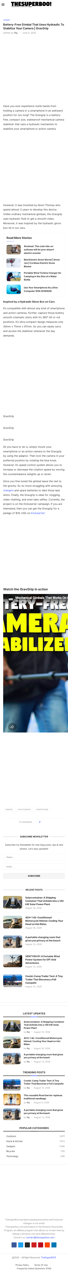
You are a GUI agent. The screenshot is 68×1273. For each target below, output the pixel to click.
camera (8, 809)
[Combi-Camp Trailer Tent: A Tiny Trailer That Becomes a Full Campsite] (12, 981)
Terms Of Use (41, 1265)
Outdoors (35, 1136)
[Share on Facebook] (44, 822)
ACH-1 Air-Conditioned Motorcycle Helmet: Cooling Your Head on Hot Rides (44, 921)
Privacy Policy (22, 1265)
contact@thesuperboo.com (40, 1237)
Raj (15, 32)
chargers (8, 490)
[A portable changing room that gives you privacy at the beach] (12, 942)
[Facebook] (14, 1244)
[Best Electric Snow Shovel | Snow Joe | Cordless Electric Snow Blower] (13, 263)
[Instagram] (27, 1244)
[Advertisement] (34, 168)
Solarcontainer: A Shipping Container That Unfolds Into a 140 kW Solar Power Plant (44, 901)
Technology (35, 1156)
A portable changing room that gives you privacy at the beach (42, 939)
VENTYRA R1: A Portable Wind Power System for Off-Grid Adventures (42, 959)
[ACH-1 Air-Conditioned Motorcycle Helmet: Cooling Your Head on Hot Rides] (12, 922)
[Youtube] (34, 1244)
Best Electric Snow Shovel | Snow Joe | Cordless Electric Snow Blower (42, 263)
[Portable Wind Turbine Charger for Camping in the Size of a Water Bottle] (13, 276)
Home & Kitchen (35, 1141)
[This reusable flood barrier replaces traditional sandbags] (12, 1099)
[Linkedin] (53, 1244)
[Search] (64, 4)
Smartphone (42, 809)
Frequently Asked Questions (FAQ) (34, 1268)
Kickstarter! (38, 513)
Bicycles (35, 1151)
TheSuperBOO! (48, 1257)
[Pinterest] (40, 1244)
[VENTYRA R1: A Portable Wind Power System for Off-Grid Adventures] (12, 961)
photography (24, 809)
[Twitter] (20, 1244)
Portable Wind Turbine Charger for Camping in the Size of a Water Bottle (42, 276)
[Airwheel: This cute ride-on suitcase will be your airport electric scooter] (13, 249)
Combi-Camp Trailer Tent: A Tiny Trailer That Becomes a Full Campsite (44, 979)
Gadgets (35, 1146)
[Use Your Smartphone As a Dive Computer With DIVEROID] (13, 289)
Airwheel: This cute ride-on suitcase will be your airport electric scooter (39, 249)
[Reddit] (47, 1244)
